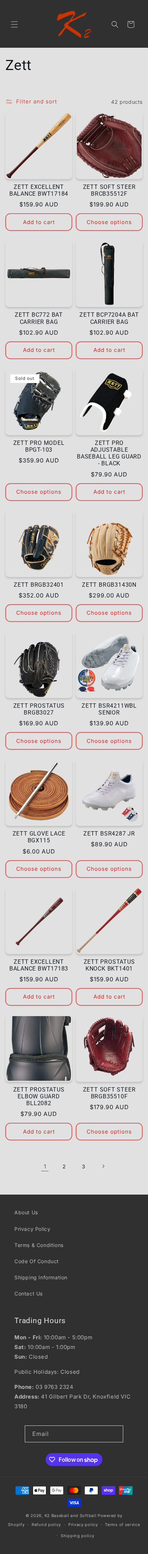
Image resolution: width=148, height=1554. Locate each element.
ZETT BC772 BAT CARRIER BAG (39, 318)
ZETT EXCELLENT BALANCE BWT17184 (38, 190)
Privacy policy (83, 1524)
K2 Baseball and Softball (71, 1515)
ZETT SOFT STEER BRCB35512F (109, 190)
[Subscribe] (115, 1433)
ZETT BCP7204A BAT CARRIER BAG (109, 318)
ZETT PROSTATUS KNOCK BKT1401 (109, 965)
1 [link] (45, 1166)
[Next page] (103, 1166)
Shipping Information (41, 1277)
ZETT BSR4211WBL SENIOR (109, 709)
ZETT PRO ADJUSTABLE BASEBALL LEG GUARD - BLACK (109, 453)
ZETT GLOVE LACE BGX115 (39, 837)
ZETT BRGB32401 (39, 585)
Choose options (109, 222)
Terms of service (122, 1524)
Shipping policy (77, 1535)
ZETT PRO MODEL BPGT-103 (39, 446)
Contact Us (28, 1293)
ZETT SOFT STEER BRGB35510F (109, 1093)
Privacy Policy (32, 1229)
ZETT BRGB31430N (109, 585)
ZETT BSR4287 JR (109, 833)
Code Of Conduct (36, 1261)
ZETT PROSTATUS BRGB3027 (39, 709)
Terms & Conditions (39, 1245)
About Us (26, 1212)
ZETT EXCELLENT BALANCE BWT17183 (38, 965)
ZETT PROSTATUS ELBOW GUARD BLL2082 (39, 1097)
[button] (14, 24)
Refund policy (46, 1524)
